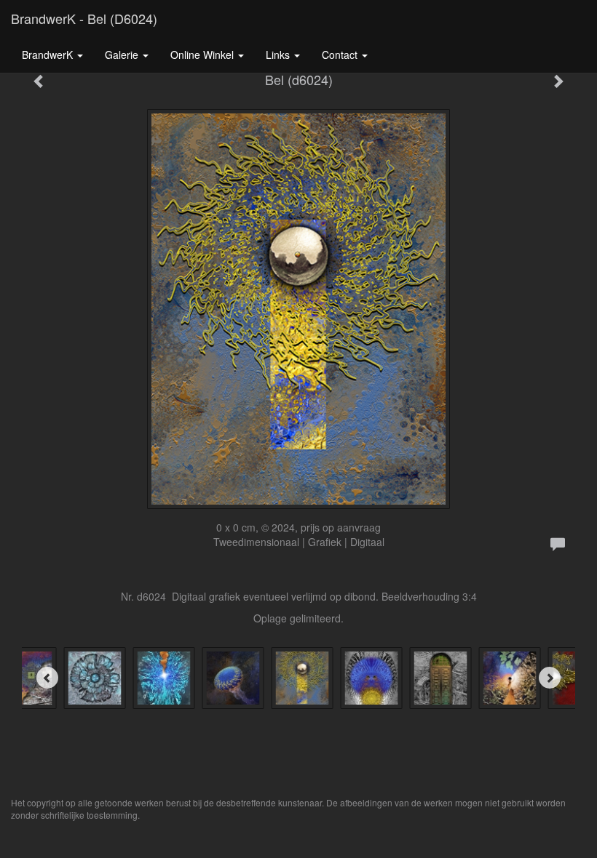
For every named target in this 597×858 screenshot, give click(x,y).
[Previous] (47, 678)
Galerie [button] (123, 54)
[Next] (550, 678)
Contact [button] (341, 54)
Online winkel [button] (203, 54)
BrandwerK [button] (49, 54)
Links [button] (279, 54)
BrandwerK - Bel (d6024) (84, 18)
